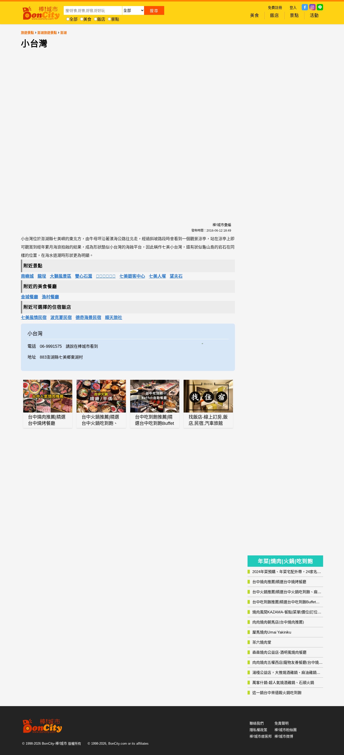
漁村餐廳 (50, 297)
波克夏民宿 (61, 317)
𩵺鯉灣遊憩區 (106, 276)
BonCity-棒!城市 (54, 743)
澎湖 (63, 33)
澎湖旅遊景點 (47, 33)
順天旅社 (113, 317)
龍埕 (42, 276)
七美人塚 (157, 276)
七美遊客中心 (132, 276)
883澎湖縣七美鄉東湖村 (61, 357)
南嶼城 (27, 276)
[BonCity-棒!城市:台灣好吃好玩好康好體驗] (41, 12)
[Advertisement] (85, 132)
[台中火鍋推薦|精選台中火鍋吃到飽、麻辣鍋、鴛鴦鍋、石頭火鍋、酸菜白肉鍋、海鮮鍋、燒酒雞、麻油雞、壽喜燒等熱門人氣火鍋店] (101, 396)
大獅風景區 (60, 276)
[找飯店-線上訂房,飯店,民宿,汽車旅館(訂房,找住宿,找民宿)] (208, 396)
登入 (293, 8)
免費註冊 (275, 8)
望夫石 (176, 276)
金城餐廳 (29, 297)
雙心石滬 (83, 276)
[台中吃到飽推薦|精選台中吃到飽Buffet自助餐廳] (155, 396)
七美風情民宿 (34, 317)
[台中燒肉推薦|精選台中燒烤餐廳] (48, 396)
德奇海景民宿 (88, 317)
